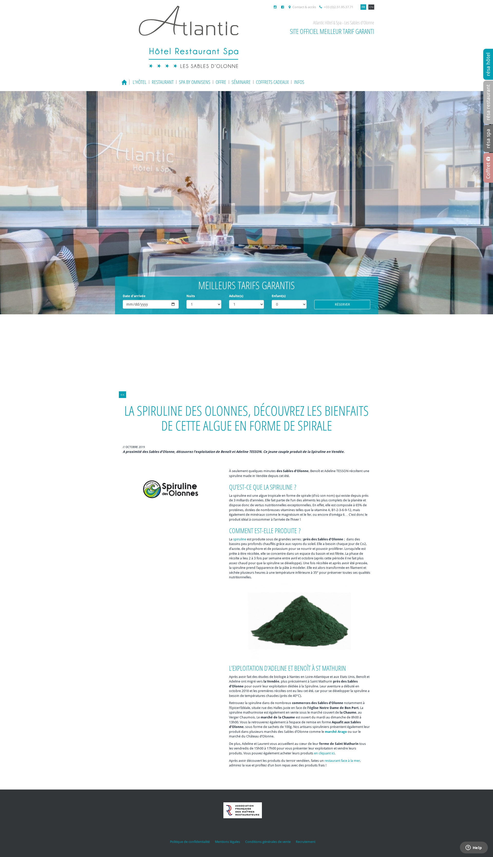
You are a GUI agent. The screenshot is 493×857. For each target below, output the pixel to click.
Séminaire (241, 82)
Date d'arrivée (134, 296)
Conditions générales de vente (268, 842)
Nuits (190, 296)
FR (363, 7)
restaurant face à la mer (342, 761)
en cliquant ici (324, 753)
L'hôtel (139, 82)
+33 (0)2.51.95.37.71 (338, 7)
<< (122, 395)
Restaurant (163, 82)
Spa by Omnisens (194, 82)
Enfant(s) (279, 296)
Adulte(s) (236, 296)
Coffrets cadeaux (272, 82)
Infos (299, 82)
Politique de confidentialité (190, 842)
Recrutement (305, 842)
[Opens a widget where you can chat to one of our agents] (474, 848)
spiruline (239, 539)
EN (371, 7)
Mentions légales (227, 842)
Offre (221, 82)
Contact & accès (304, 7)
